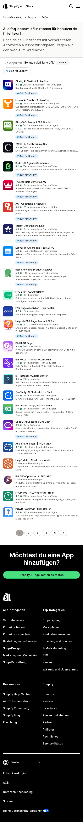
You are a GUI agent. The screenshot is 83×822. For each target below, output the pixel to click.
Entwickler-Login (14, 773)
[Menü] (78, 6)
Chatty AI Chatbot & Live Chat (32, 81)
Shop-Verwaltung (14, 662)
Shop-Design (11, 648)
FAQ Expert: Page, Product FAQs (34, 405)
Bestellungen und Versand (20, 641)
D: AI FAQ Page (23, 343)
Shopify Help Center (16, 694)
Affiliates (49, 729)
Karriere (48, 701)
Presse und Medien (56, 715)
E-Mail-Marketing (54, 648)
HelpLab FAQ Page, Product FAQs (34, 321)
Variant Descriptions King (29, 225)
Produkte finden (14, 627)
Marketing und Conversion (20, 655)
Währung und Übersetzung (60, 669)
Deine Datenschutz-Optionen (22, 810)
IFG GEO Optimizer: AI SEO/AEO (33, 476)
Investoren (50, 708)
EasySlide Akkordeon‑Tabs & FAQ (34, 247)
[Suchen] (71, 6)
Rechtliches (50, 736)
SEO (45, 655)
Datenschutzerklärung (18, 792)
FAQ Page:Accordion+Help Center (34, 308)
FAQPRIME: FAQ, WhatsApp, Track (34, 492)
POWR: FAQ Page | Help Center (33, 509)
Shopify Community (16, 708)
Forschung (10, 722)
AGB (6, 782)
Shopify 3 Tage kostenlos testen (42, 574)
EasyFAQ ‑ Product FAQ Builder (33, 359)
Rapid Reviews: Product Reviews (34, 269)
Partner (47, 722)
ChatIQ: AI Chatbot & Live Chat (32, 421)
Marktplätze (51, 627)
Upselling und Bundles (58, 641)
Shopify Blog (11, 715)
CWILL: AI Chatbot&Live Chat (31, 144)
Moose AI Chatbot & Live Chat (32, 100)
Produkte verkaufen (16, 634)
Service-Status (53, 743)
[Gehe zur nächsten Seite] (63, 533)
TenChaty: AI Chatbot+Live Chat (33, 392)
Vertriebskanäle (13, 620)
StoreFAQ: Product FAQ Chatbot (34, 122)
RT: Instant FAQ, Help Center (31, 375)
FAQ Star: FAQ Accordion (29, 291)
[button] (41, 87)
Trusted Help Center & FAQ (30, 181)
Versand (48, 662)
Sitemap (8, 801)
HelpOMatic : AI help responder (33, 460)
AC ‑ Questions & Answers (30, 203)
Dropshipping (51, 620)
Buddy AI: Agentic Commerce (32, 163)
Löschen (62, 62)
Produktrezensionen (56, 634)
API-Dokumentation (16, 701)
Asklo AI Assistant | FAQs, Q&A (33, 443)
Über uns (49, 694)
